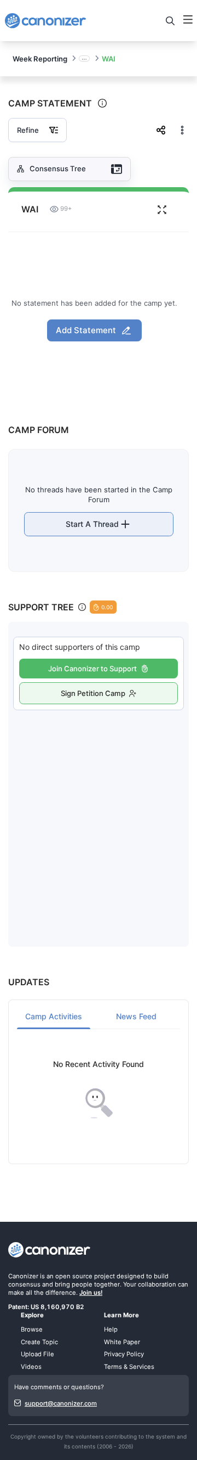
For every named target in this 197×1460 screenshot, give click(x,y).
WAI (108, 58)
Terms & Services (129, 1367)
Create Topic (39, 1342)
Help (111, 1329)
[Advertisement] (98, 817)
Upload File (37, 1354)
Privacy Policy (124, 1354)
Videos (31, 1367)
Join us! (90, 1292)
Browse (32, 1329)
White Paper (122, 1342)
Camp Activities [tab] (53, 1016)
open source (73, 1276)
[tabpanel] (98, 1089)
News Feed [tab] (136, 1016)
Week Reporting (40, 58)
